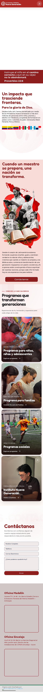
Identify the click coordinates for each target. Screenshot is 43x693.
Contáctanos (21, 279)
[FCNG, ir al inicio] (11, 4)
